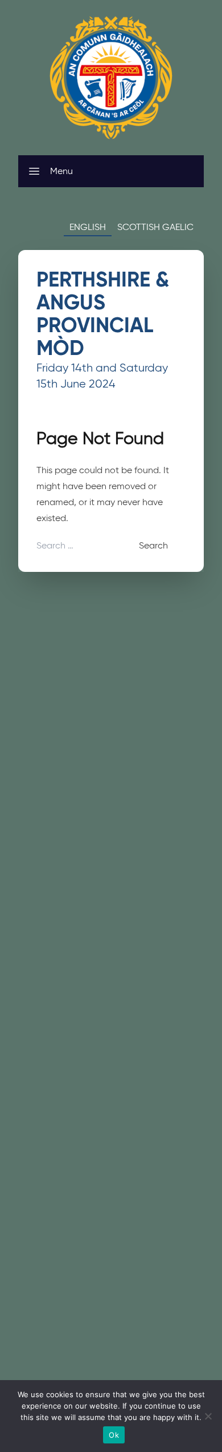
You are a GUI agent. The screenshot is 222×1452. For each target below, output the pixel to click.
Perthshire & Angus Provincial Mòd (102, 314)
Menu (61, 171)
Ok (114, 1434)
